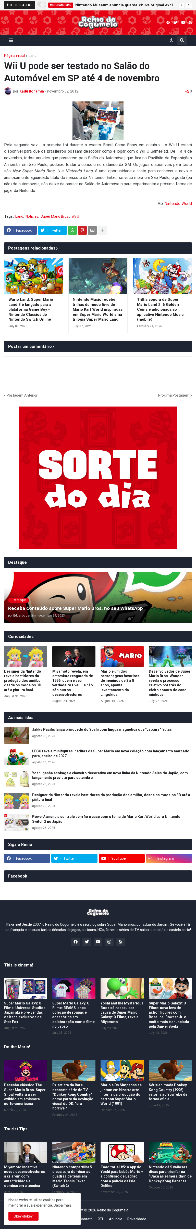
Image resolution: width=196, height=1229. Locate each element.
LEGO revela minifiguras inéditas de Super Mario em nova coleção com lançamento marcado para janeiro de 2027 (110, 753)
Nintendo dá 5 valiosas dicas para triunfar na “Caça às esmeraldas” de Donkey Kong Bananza (170, 1174)
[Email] (92, 230)
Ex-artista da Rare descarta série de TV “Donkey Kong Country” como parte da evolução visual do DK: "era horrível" (72, 1096)
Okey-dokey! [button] (23, 1216)
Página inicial (14, 55)
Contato (86, 1219)
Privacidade (136, 1219)
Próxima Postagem (173, 395)
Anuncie (115, 1219)
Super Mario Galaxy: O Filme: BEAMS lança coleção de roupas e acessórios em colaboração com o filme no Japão (73, 1014)
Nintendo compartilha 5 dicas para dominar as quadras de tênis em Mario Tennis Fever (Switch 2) (72, 1176)
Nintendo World (178, 203)
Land (32, 55)
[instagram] (109, 942)
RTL (101, 1219)
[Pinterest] (82, 230)
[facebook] (168, 22)
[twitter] (175, 22)
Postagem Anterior (22, 395)
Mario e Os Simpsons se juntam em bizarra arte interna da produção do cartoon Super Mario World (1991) (121, 1094)
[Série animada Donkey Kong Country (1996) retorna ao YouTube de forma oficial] (170, 1070)
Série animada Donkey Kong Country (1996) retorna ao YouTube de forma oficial (168, 1092)
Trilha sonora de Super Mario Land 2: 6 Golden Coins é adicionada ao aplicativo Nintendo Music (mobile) (160, 309)
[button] (181, 5)
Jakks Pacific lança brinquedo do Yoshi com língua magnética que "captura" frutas (102, 729)
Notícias (32, 216)
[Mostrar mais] (102, 230)
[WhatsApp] (72, 230)
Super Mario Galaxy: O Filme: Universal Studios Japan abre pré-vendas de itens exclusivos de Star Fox (24, 1012)
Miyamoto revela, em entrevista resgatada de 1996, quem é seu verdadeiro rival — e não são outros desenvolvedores (72, 683)
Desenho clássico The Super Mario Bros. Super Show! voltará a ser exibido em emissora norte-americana (25, 1094)
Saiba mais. (63, 1205)
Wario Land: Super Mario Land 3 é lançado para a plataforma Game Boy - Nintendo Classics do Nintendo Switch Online (30, 309)
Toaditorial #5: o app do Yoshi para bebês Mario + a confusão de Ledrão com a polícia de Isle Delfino (122, 1176)
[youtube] (183, 22)
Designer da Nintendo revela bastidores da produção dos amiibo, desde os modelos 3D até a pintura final (23, 680)
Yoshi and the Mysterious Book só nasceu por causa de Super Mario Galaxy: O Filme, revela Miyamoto (122, 1012)
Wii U (75, 216)
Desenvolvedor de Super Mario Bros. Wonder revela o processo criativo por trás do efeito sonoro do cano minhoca (169, 683)
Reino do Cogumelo (112, 1210)
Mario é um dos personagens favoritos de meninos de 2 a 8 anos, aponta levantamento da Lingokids (120, 683)
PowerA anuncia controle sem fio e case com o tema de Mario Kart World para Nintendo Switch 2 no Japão (106, 819)
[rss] (190, 22)
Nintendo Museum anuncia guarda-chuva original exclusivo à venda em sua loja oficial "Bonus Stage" (125, 5)
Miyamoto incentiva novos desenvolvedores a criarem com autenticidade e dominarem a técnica (24, 1176)
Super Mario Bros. (55, 216)
